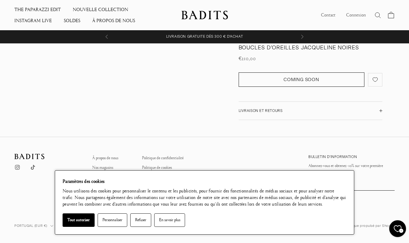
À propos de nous (105, 158)
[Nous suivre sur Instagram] (17, 167)
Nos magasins (102, 167)
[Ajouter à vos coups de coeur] (375, 79)
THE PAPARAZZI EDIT (37, 9)
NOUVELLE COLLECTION (100, 9)
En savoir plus (169, 220)
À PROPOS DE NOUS (113, 20)
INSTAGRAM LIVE (33, 20)
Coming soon (301, 79)
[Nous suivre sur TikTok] (33, 167)
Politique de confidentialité (163, 158)
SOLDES (72, 20)
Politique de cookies (157, 167)
